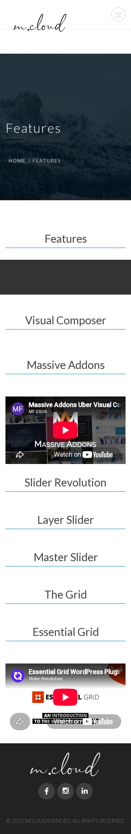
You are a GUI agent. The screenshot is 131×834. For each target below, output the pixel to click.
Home (17, 161)
